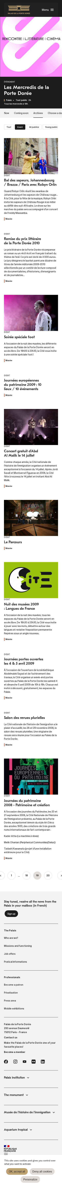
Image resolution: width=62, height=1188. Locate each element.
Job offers (10, 954)
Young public (51, 127)
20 (49, 876)
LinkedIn (43, 1062)
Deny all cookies (42, 1171)
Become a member (14, 1052)
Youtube (24, 1061)
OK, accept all (17, 1171)
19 (38, 877)
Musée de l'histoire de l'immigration (27, 1112)
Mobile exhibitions (14, 1008)
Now (6, 113)
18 (28, 876)
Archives (38, 113)
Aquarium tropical (16, 1129)
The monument (14, 1095)
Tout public (21, 100)
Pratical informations (15, 961)
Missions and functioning (18, 946)
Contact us (10, 1037)
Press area (10, 1000)
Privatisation (11, 992)
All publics (34, 127)
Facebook (6, 1062)
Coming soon (21, 113)
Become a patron (13, 984)
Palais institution (14, 1077)
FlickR (34, 1062)
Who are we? (11, 938)
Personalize (30, 1179)
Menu (45, 9)
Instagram (15, 1062)
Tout (8, 127)
